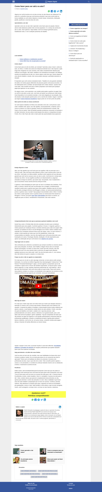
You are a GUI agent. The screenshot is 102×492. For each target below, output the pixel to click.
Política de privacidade (31, 485)
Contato (71, 483)
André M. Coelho (24, 8)
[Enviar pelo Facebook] (52, 11)
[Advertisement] (39, 43)
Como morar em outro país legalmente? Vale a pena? (77, 42)
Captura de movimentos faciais (79, 46)
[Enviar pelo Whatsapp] (49, 11)
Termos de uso (71, 485)
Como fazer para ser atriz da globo (47, 470)
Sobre (70, 488)
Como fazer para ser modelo (49, 473)
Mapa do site (31, 483)
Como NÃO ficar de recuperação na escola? (33, 61)
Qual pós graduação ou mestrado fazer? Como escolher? (78, 59)
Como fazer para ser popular (39, 476)
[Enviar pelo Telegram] (55, 11)
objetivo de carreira (47, 238)
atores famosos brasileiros (29, 98)
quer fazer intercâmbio (38, 195)
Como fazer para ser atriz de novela (30, 473)
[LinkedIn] (60, 407)
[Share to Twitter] (58, 11)
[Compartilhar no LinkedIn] (61, 11)
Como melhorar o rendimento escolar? (31, 59)
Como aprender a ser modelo (28, 470)
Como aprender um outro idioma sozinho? (77, 32)
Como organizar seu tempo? (79, 28)
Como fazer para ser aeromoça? (75, 54)
